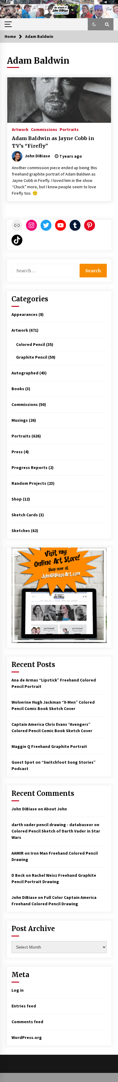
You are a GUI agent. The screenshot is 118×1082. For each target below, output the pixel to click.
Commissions (44, 129)
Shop (16, 499)
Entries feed (23, 1006)
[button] (94, 24)
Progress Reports (29, 467)
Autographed (24, 373)
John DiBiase (24, 809)
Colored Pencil (30, 344)
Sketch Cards (24, 515)
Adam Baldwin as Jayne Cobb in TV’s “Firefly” (53, 142)
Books (17, 388)
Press (17, 451)
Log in (17, 990)
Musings (19, 420)
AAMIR (17, 853)
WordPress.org (26, 1037)
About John (55, 809)
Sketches (20, 530)
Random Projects (28, 483)
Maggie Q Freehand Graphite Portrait (49, 746)
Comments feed (27, 1021)
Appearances (24, 314)
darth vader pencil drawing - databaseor (52, 824)
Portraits (69, 129)
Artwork (20, 129)
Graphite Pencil (31, 357)
